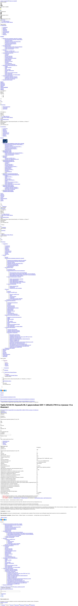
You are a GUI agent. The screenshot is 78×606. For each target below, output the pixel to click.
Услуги (1, 81)
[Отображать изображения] (1, 12)
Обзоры (2, 89)
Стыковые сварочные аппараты (11, 76)
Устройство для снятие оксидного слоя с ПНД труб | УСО (18, 573)
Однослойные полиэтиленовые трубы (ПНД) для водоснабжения (20, 533)
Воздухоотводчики (8, 56)
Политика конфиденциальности (6, 588)
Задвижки (7, 546)
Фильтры (7, 62)
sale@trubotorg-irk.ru (47, 497)
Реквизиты (5, 29)
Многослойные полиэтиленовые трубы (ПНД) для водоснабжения (20, 534)
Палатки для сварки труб (12, 576)
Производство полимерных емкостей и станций (12, 38)
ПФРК (6, 66)
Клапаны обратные (9, 57)
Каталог (2, 36)
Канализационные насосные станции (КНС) (13, 39)
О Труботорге (3, 25)
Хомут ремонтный (8, 73)
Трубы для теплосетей (9, 48)
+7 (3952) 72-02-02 (24, 497)
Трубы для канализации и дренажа (12, 47)
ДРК (6, 68)
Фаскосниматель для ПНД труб (13, 583)
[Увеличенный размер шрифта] (1, 5)
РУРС (6, 71)
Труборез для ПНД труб (12, 577)
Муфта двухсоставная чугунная (11, 72)
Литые (8, 540)
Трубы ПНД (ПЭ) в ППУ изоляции (14, 535)
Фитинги (5, 49)
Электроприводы (8, 63)
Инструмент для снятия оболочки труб (14, 579)
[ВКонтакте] (3, 95)
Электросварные (10, 541)
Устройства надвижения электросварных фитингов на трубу (19, 578)
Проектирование (4, 87)
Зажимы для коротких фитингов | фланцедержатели (17, 575)
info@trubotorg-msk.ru (4, 119)
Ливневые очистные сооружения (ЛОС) (13, 41)
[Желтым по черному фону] (0, 9)
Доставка (2, 85)
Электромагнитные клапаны (10, 58)
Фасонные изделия (8, 61)
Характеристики (6, 441)
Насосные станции (8, 40)
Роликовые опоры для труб (12, 572)
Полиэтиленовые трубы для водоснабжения (13, 46)
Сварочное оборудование (8, 75)
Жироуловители (8, 44)
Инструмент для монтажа (10, 78)
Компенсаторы (8, 60)
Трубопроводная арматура (8, 52)
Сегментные (9, 542)
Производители (6, 32)
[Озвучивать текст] (1, 16)
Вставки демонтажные (9, 70)
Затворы (6, 55)
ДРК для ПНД (8, 69)
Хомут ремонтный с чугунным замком (12, 74)
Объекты (2, 82)
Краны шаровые (8, 59)
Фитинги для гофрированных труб (12, 51)
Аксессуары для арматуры (10, 64)
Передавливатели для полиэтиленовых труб (16, 580)
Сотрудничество (6, 31)
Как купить (5, 442)
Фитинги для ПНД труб (9, 50)
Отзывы (4, 33)
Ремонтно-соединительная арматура (10, 65)
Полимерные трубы (7, 45)
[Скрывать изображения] (1, 14)
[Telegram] (3, 96)
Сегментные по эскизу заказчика (13, 543)
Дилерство (5, 30)
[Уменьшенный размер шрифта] (1, 3)
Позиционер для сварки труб (13, 574)
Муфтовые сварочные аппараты (11, 77)
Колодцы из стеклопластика (10, 42)
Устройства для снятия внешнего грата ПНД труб (17, 582)
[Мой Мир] (4, 390)
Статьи (2, 88)
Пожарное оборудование (7, 79)
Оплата (1, 86)
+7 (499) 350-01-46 (5, 21)
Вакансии (5, 34)
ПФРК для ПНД (8, 67)
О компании (5, 27)
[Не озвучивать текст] (1, 17)
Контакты (2, 84)
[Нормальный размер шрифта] (1, 4)
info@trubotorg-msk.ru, (39, 497)
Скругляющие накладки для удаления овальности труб (18, 581)
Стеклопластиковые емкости (10, 43)
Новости (4, 28)
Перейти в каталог (4, 602)
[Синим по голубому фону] (0, 10)
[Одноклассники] (2, 390)
